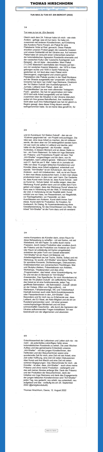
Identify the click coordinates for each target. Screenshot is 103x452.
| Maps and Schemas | (61, 8)
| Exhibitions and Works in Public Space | (39, 8)
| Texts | (71, 8)
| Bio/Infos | (61, 9)
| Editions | (52, 9)
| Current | (20, 8)
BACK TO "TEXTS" (51, 430)
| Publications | (81, 8)
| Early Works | (43, 9)
